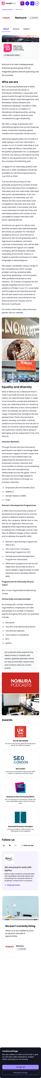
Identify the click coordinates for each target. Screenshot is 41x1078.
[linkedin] (4, 845)
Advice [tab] (16, 29)
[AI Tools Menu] (22, 3)
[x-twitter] (16, 845)
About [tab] (6, 29)
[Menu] (37, 3)
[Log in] (32, 3)
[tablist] (16, 29)
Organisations (7, 9)
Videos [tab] (26, 29)
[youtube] (10, 845)
